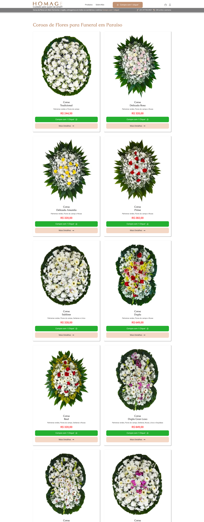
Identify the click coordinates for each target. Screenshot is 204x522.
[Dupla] (137, 242)
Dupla (137, 314)
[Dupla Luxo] (66, 452)
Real (66, 419)
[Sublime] (66, 242)
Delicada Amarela (66, 210)
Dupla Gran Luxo (137, 419)
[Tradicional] (66, 33)
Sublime (66, 314)
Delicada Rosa (138, 105)
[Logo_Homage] (47, 2)
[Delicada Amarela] (66, 138)
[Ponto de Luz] (137, 452)
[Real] (66, 347)
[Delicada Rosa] (137, 33)
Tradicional (66, 105)
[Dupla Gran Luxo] (137, 347)
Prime (137, 210)
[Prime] (137, 138)
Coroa (66, 102)
